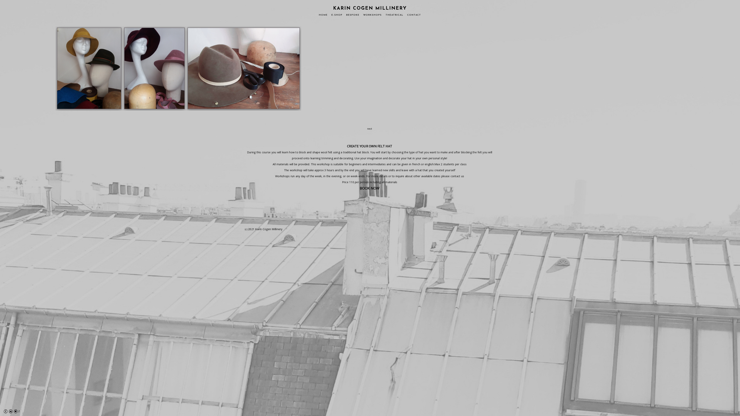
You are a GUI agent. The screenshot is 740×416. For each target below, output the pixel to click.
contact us (457, 176)
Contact (414, 15)
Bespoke (352, 15)
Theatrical (394, 15)
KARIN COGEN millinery (370, 8)
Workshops (372, 15)
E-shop (336, 15)
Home (323, 15)
